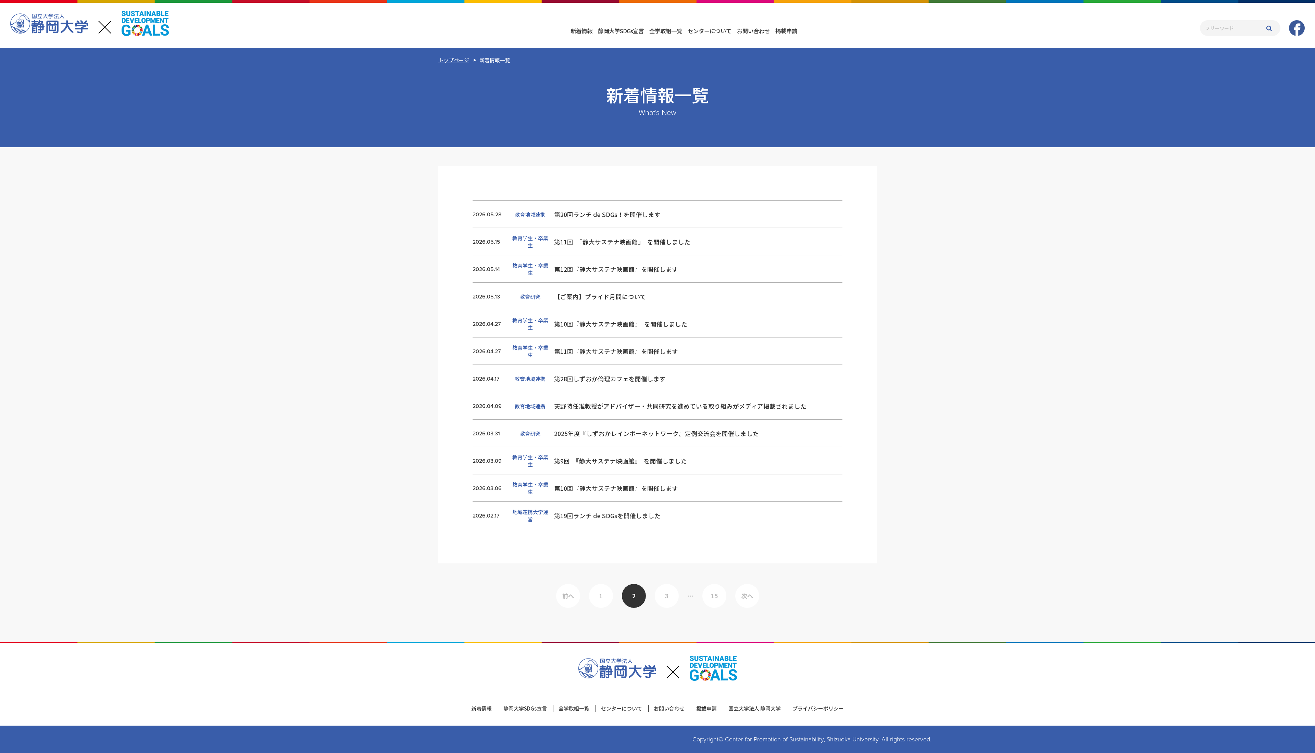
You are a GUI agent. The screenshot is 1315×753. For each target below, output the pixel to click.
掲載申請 (786, 31)
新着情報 (581, 31)
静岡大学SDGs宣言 (621, 31)
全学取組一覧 (665, 31)
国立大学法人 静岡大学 (754, 708)
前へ (568, 595)
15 (714, 595)
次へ (747, 595)
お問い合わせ (753, 31)
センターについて (709, 31)
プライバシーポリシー (818, 708)
